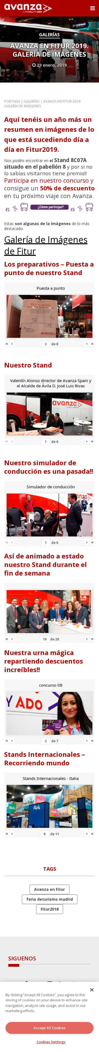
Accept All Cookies (49, 1027)
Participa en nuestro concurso (46, 180)
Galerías (49, 35)
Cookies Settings (51, 1041)
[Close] (92, 989)
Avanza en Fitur (49, 889)
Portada (12, 101)
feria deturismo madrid (49, 899)
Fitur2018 (50, 909)
